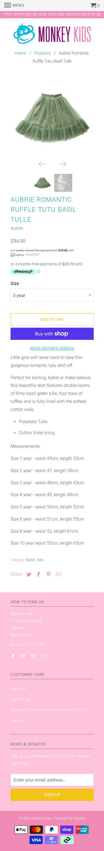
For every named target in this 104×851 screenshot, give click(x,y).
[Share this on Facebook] (37, 574)
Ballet (30, 560)
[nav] (14, 5)
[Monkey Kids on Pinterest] (23, 656)
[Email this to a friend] (57, 574)
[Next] (63, 163)
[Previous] (41, 163)
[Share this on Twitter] (28, 574)
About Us (18, 688)
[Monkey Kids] (52, 34)
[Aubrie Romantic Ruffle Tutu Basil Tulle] (52, 117)
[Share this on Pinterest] (47, 574)
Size (15, 283)
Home (20, 53)
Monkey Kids (42, 818)
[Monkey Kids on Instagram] (33, 656)
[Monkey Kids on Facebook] (14, 656)
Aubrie (17, 228)
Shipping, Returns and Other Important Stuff (48, 710)
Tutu (40, 560)
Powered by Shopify (69, 818)
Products (42, 53)
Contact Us (20, 699)
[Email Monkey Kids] (43, 656)
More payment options (52, 348)
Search (16, 720)
